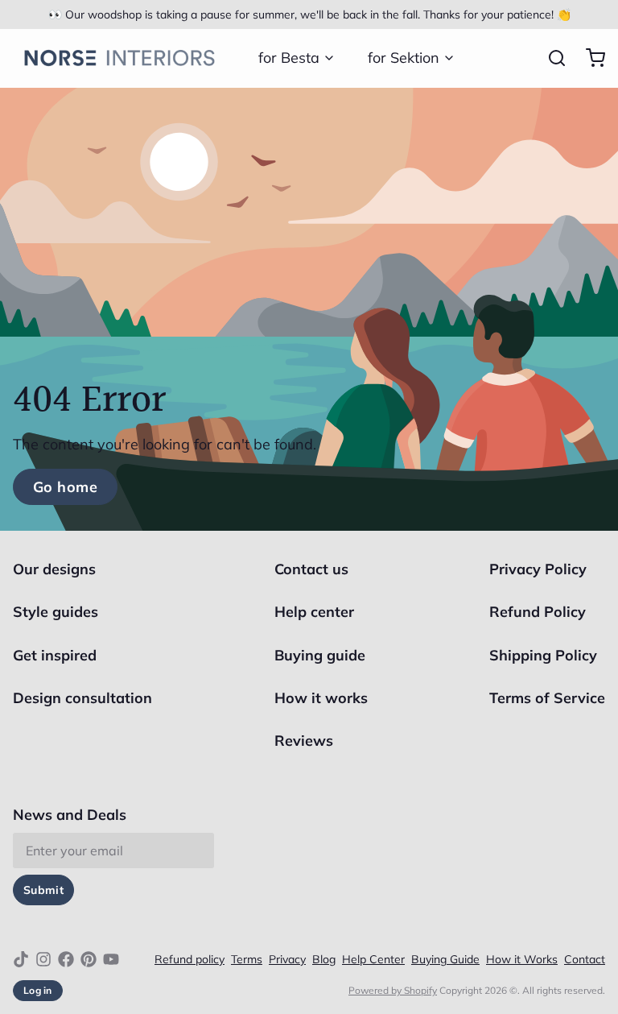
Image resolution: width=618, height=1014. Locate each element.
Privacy (287, 959)
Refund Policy (537, 611)
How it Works (522, 959)
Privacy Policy (538, 569)
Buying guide (319, 655)
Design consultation (82, 698)
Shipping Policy (543, 655)
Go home (65, 487)
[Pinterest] (88, 959)
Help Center (373, 959)
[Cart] (589, 58)
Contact (584, 959)
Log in (37, 990)
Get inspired (55, 655)
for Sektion (403, 57)
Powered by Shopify (392, 990)
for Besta (288, 57)
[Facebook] (66, 959)
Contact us (311, 569)
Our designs (54, 569)
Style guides (55, 611)
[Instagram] (43, 959)
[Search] (550, 58)
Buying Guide (445, 959)
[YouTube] (111, 959)
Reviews (303, 740)
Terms (246, 959)
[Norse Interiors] (119, 58)
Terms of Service (547, 698)
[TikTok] (21, 959)
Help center (314, 611)
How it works (321, 698)
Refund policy (189, 959)
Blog (324, 959)
